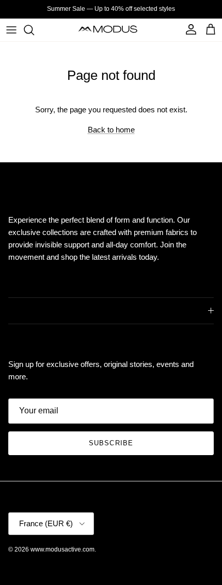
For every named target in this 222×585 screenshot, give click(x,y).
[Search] (34, 30)
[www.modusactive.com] (111, 30)
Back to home (111, 129)
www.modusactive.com (62, 549)
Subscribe (111, 443)
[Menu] (11, 30)
